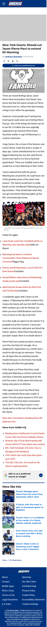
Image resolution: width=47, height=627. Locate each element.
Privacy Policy (28, 590)
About (5, 577)
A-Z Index (6, 604)
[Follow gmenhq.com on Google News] (41, 475)
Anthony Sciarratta (13, 57)
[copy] (17, 61)
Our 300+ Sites (29, 581)
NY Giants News (15, 560)
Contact (6, 581)
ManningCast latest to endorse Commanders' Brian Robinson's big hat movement (20, 258)
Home (4, 560)
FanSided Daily (29, 586)
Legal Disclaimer (10, 599)
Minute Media (14, 610)
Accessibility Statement (33, 599)
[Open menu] (3, 3)
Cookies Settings (30, 604)
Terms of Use (8, 595)
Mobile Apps (8, 586)
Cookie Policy (28, 595)
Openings (26, 577)
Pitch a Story (8, 590)
